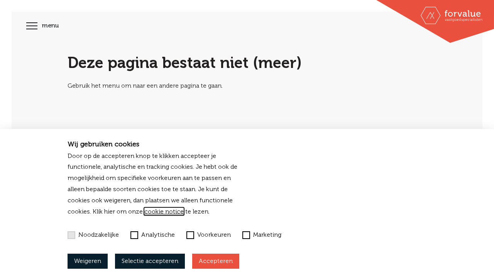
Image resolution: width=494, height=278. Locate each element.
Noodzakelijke (98, 234)
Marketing (267, 234)
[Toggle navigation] (32, 27)
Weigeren (87, 260)
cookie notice (164, 211)
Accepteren (216, 260)
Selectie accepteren (150, 260)
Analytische (158, 234)
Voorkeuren (214, 234)
